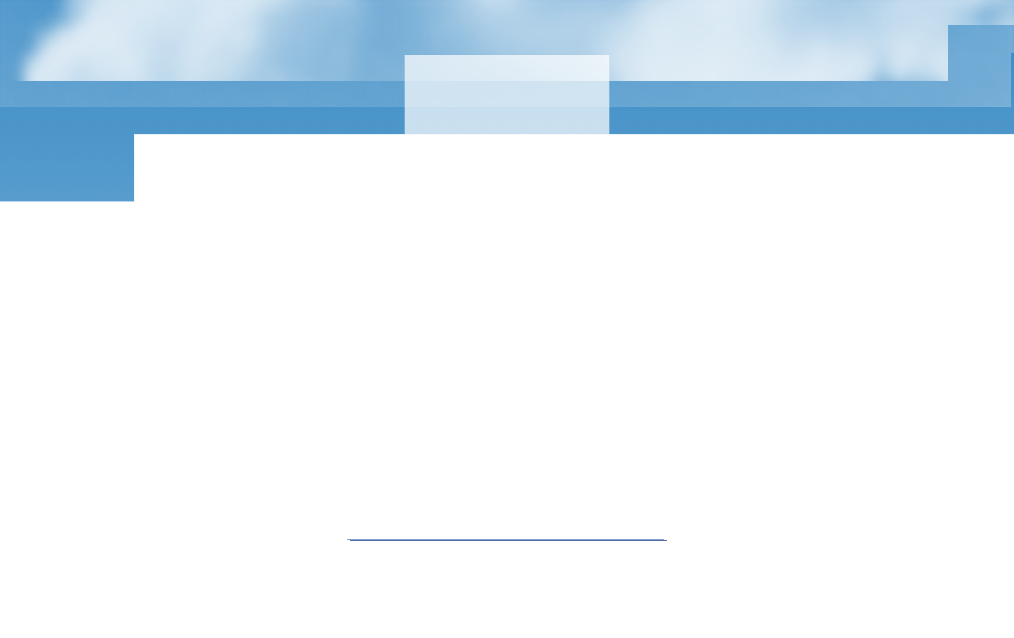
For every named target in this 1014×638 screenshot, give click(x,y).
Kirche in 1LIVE (515, 464)
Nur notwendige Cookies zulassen (822, 621)
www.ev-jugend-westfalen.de (440, 552)
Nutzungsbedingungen (565, 552)
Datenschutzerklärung (356, 617)
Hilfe (909, 631)
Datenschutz (651, 552)
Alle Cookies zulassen (887, 621)
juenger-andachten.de (381, 42)
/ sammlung (413, 42)
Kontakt (599, 552)
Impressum (623, 552)
